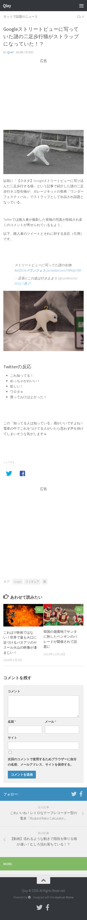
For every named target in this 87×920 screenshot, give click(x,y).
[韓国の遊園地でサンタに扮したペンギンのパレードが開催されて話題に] (63, 614)
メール (50, 722)
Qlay (7, 5)
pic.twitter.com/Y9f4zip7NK (63, 270)
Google (17, 581)
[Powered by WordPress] (29, 897)
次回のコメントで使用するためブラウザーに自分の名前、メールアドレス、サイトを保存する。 (42, 761)
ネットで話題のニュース (20, 17)
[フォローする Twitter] (74, 794)
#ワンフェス (36, 270)
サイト (12, 738)
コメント (14, 691)
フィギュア (32, 581)
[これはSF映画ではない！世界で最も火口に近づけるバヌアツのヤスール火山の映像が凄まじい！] (23, 615)
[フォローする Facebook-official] (81, 794)
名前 (12, 722)
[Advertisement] (43, 94)
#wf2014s (20, 270)
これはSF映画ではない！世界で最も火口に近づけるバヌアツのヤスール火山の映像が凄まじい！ (20, 642)
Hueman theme (64, 897)
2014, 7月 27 (22, 283)
